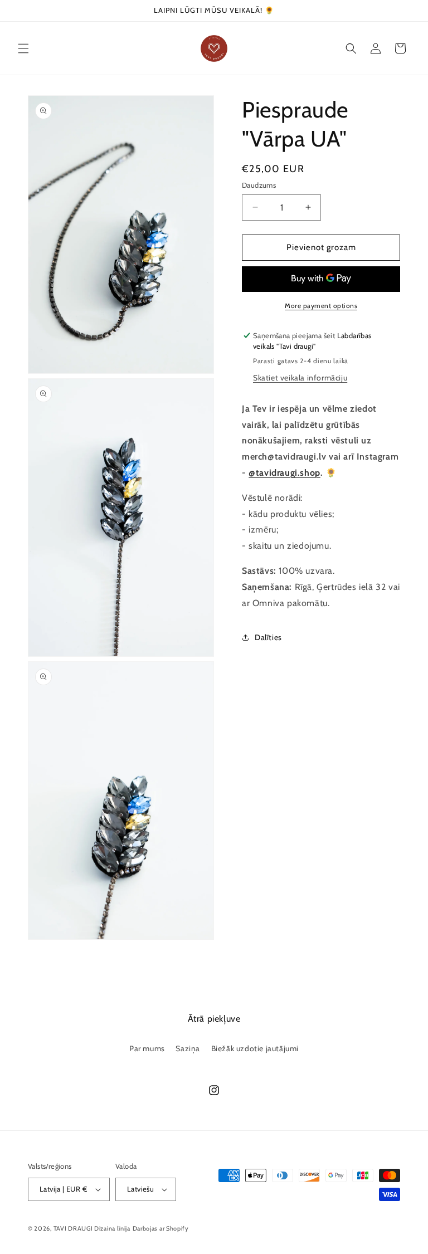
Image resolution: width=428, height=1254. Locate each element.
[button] (23, 48)
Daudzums (259, 184)
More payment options (321, 305)
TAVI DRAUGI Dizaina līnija (92, 1228)
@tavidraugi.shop (284, 472)
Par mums (147, 1048)
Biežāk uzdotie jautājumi (255, 1048)
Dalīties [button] (268, 637)
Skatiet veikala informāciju (300, 378)
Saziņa (188, 1048)
